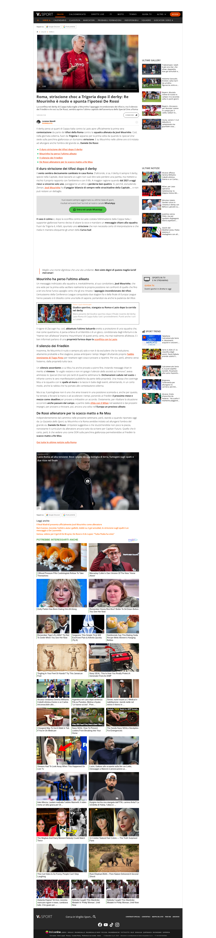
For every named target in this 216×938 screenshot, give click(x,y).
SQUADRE (146, 20)
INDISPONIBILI (131, 20)
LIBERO (63, 932)
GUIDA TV (147, 14)
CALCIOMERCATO (77, 14)
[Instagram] (117, 926)
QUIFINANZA (147, 932)
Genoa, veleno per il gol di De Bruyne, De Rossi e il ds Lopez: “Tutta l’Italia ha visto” (75, 534)
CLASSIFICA (74, 20)
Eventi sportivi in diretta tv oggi (158, 289)
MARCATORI (89, 20)
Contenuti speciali (133, 917)
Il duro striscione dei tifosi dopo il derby (60, 149)
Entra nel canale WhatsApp (89, 209)
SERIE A (51, 32)
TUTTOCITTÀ (125, 932)
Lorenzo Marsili (48, 121)
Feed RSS (168, 917)
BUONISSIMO (157, 932)
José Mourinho (52, 187)
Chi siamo (53, 935)
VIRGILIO (71, 932)
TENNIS (133, 14)
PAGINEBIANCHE (114, 932)
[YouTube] (106, 926)
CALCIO (60, 14)
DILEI (132, 932)
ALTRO (160, 14)
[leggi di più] (136, 122)
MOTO (121, 14)
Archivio (176, 917)
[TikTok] (112, 926)
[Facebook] (100, 926)
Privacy (68, 935)
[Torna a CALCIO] (38, 20)
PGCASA (104, 932)
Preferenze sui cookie (89, 935)
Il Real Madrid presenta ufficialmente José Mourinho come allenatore (69, 524)
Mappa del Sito (157, 917)
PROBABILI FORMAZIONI (110, 20)
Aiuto (99, 935)
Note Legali (61, 935)
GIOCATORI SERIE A (163, 20)
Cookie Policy (76, 935)
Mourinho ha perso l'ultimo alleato (58, 153)
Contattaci (146, 917)
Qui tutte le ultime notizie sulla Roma (56, 442)
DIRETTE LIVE (97, 14)
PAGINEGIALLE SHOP (93, 932)
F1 (111, 14)
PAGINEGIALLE (80, 932)
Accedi (175, 14)
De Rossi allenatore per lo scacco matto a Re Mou (66, 161)
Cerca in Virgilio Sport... (79, 916)
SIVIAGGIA (138, 932)
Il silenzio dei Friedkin (51, 157)
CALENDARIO (60, 20)
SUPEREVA (166, 932)
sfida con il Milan (99, 403)
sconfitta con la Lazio (105, 339)
